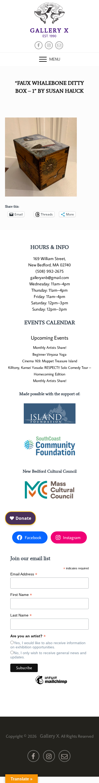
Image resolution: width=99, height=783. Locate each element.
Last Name (21, 615)
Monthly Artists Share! (49, 347)
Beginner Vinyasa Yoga (49, 354)
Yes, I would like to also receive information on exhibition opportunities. (48, 645)
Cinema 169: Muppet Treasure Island (49, 361)
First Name (21, 594)
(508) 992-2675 (49, 271)
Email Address (23, 574)
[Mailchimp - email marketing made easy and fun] (51, 684)
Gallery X (49, 30)
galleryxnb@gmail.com (49, 277)
